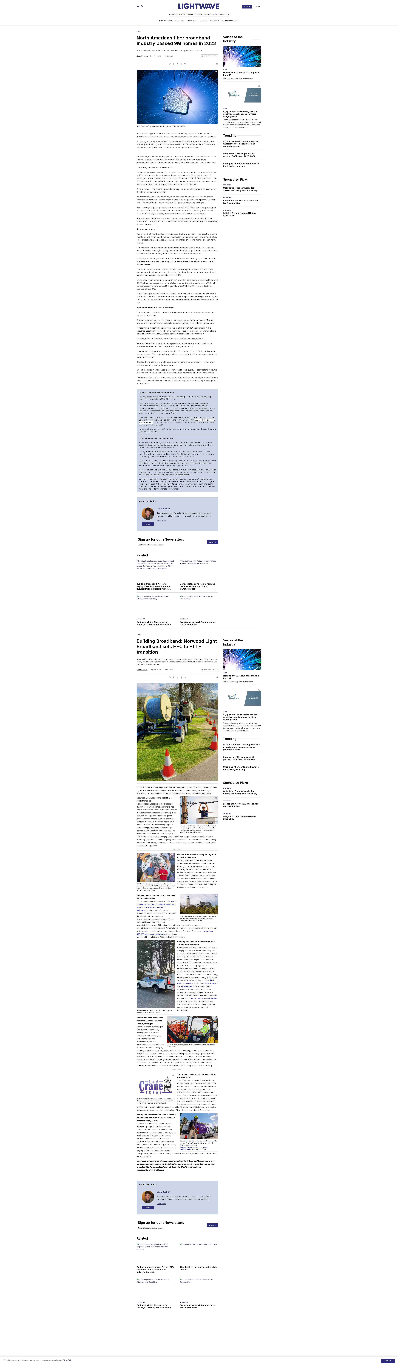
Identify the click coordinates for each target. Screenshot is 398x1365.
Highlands (190, 1138)
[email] (185, 64)
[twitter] (177, 64)
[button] (138, 6)
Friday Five (191, 20)
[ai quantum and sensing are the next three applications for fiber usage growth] (242, 95)
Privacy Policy (67, 1360)
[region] (199, 1361)
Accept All (388, 1360)
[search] (142, 6)
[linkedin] (174, 64)
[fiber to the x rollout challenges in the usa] (242, 56)
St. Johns (196, 1141)
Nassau (187, 1141)
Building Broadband (230, 20)
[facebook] (170, 64)
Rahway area (186, 982)
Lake (196, 1138)
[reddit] (181, 64)
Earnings (203, 20)
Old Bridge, (212, 994)
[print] (217, 64)
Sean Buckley (142, 56)
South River (209, 979)
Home (139, 31)
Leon (200, 1138)
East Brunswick (196, 994)
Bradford (183, 1138)
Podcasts (214, 20)
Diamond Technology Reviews (171, 20)
